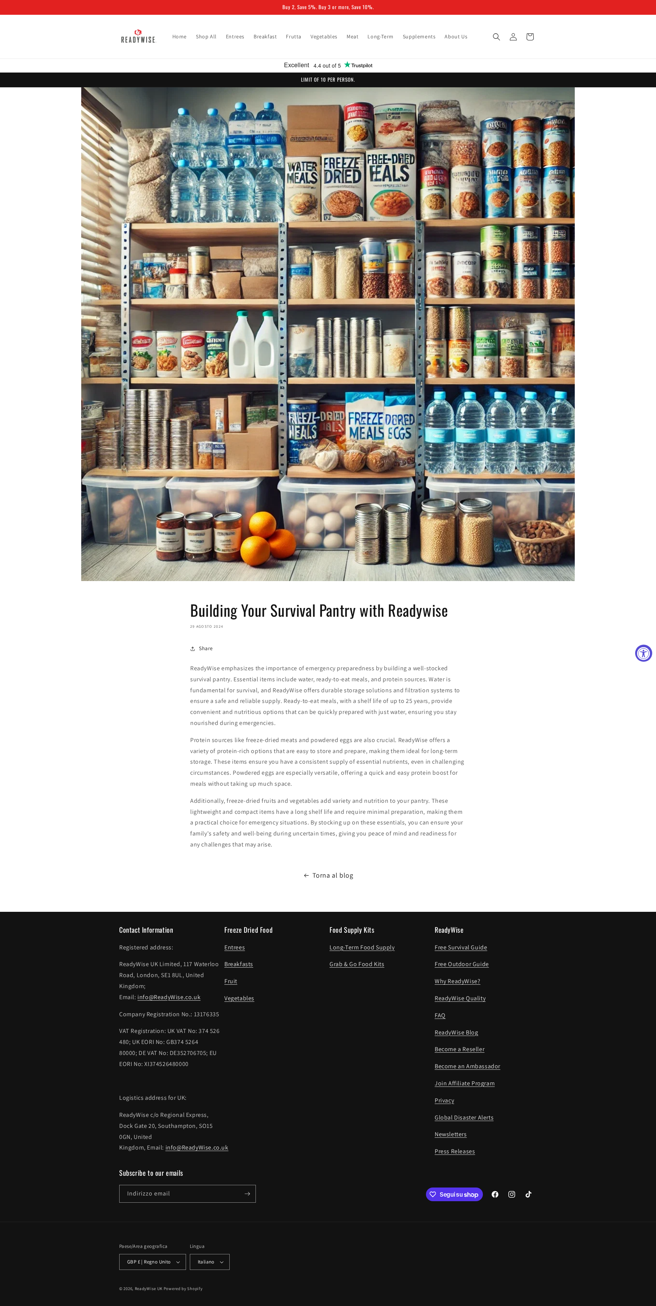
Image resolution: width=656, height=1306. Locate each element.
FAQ (440, 1015)
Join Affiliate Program (465, 1083)
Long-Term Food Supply (362, 947)
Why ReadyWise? (457, 981)
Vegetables (239, 998)
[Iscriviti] (247, 1194)
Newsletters (451, 1134)
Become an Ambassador (467, 1066)
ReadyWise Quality (460, 998)
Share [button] (206, 648)
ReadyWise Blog (456, 1032)
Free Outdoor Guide (462, 964)
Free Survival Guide (461, 947)
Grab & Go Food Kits (357, 964)
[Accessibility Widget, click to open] (643, 653)
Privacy (444, 1100)
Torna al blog (332, 875)
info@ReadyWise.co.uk (168, 997)
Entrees (234, 947)
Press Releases (455, 1151)
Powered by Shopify (183, 1288)
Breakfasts (238, 964)
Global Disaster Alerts (464, 1117)
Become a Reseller (459, 1049)
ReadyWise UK (148, 1288)
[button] (496, 36)
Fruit (230, 981)
